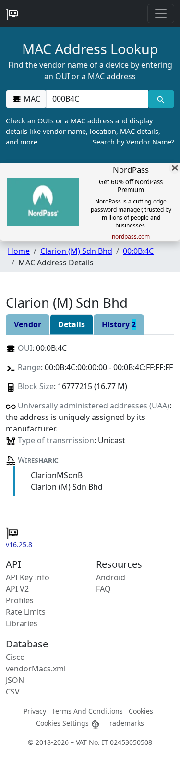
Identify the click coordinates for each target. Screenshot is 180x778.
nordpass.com (131, 236)
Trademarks (125, 723)
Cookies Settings (63, 723)
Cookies (141, 711)
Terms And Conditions (87, 711)
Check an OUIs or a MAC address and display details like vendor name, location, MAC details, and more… (90, 131)
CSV (13, 691)
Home (19, 251)
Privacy (35, 711)
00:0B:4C (138, 251)
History (119, 324)
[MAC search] (161, 99)
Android (110, 577)
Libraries (21, 623)
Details (71, 324)
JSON (15, 680)
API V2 (17, 589)
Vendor (27, 324)
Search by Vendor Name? (133, 141)
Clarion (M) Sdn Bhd (76, 251)
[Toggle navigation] (160, 13)
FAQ (103, 589)
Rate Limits (26, 612)
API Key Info (27, 577)
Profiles (20, 600)
